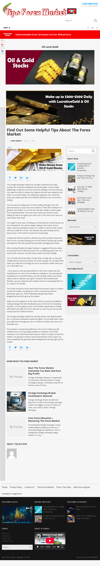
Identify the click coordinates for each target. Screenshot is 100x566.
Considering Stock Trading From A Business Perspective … (84, 167)
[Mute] (58, 547)
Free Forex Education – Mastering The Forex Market (44, 419)
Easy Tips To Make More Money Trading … (84, 189)
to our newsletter (90, 4)
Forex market (16, 141)
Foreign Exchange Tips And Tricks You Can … (86, 177)
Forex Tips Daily (63, 487)
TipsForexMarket (91, 557)
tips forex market (8, 557)
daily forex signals (81, 487)
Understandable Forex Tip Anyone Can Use (86, 210)
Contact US (30, 487)
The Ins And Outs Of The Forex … (85, 508)
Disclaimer (6, 538)
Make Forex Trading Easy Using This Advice (86, 517)
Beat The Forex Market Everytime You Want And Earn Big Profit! (44, 370)
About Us (5, 533)
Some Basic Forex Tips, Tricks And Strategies (84, 200)
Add (9, 147)
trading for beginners (12, 493)
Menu (6, 28)
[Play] (38, 547)
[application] (50, 540)
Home (4, 487)
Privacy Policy (16, 487)
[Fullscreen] (62, 547)
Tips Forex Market (45, 487)
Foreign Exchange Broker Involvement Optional (42, 394)
